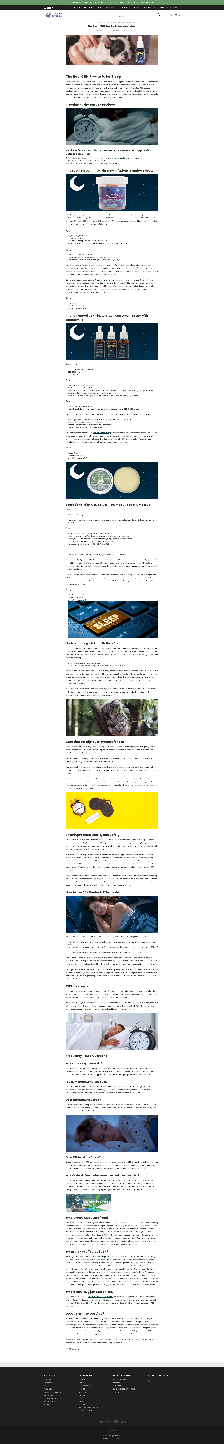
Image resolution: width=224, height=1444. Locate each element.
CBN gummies (86, 91)
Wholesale (110, 8)
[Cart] (179, 15)
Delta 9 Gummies (85, 1386)
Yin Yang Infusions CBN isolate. (100, 1297)
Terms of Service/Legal (168, 8)
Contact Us (149, 8)
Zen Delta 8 (117, 1383)
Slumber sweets (123, 215)
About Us (77, 8)
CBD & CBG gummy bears (100, 292)
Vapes (81, 1401)
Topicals (82, 1395)
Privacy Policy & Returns (129, 8)
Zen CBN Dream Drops (91, 414)
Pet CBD (81, 1398)
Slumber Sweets (88, 265)
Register (55, 1401)
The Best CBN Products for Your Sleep (112, 26)
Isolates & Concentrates (88, 1407)
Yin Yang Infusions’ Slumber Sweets (126, 158)
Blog (100, 8)
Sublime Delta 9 (118, 1386)
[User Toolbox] (171, 15)
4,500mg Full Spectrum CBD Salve (83, 560)
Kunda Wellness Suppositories (124, 1389)
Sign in (46, 1401)
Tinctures (82, 1392)
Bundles (81, 1383)
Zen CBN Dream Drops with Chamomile (106, 161)
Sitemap (46, 1404)
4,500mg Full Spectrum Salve (104, 163)
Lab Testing (89, 8)
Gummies (82, 1389)
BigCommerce (116, 1436)
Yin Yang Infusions (120, 1380)
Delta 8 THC (83, 1404)
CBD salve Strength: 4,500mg (80, 515)
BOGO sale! (83, 1380)
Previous (218, 1437)
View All (116, 1392)
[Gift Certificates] (175, 15)
